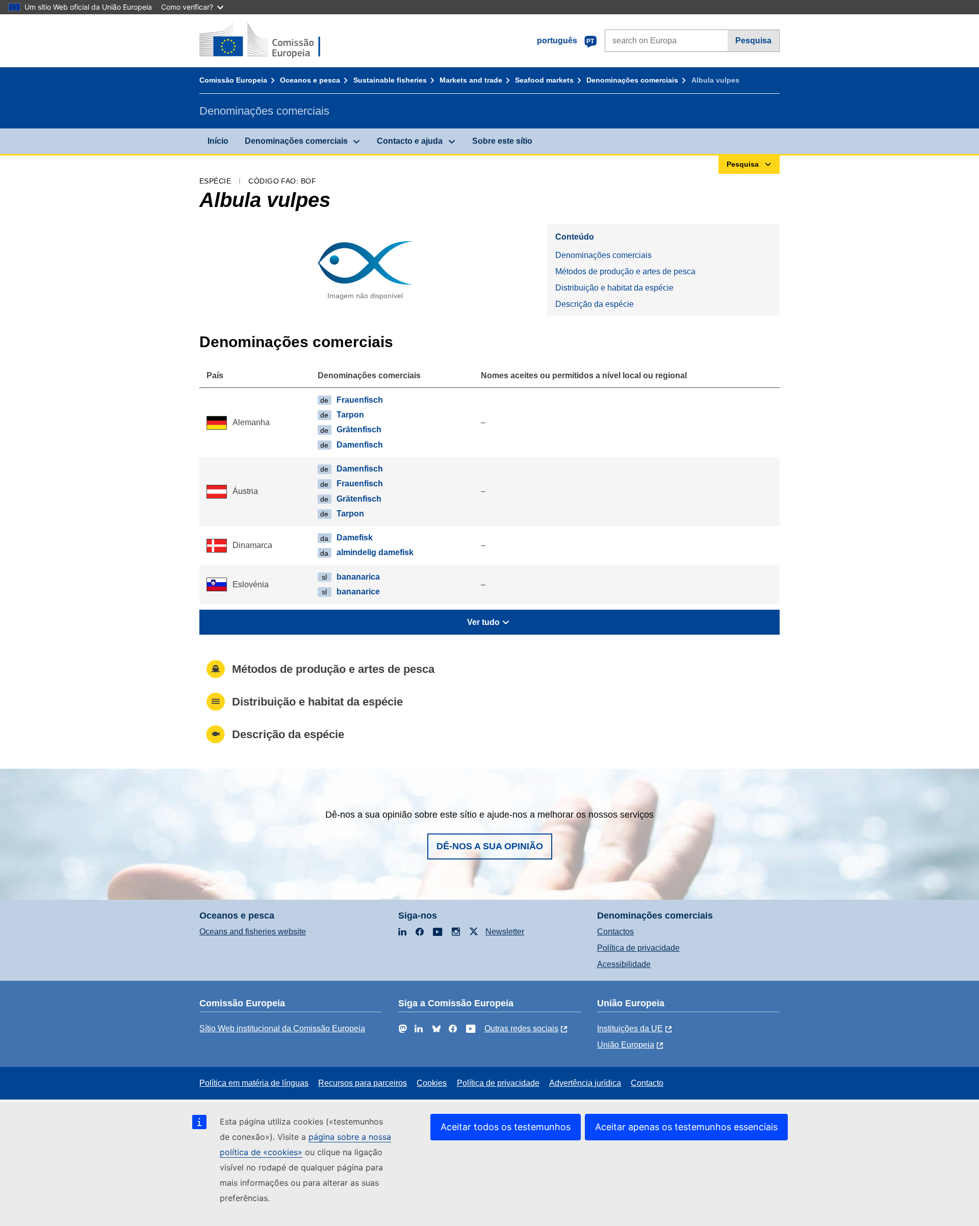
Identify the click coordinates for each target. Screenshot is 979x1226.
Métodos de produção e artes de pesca (625, 271)
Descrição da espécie (594, 304)
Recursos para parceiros (362, 1083)
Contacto (647, 1083)
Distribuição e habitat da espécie (614, 287)
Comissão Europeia (233, 80)
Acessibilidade (624, 964)
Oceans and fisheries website (252, 931)
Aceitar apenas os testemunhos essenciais (686, 1126)
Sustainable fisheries (390, 80)
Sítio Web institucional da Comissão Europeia (282, 1028)
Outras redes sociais (521, 1028)
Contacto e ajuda (410, 141)
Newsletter (504, 931)
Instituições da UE (630, 1028)
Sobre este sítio (502, 141)
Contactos (615, 931)
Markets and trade (471, 80)
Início (218, 141)
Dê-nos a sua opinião (489, 846)
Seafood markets (544, 80)
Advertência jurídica (585, 1083)
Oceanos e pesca (310, 80)
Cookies (432, 1083)
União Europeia (625, 1044)
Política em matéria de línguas (253, 1083)
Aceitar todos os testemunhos (506, 1126)
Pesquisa (753, 40)
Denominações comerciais (632, 80)
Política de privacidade (638, 948)
